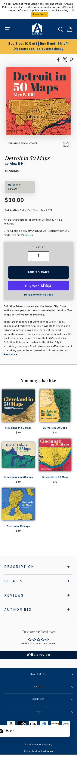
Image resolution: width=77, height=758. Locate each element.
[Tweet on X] (65, 59)
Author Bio (18, 610)
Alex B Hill (18, 164)
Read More (10, 354)
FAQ (38, 712)
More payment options (38, 295)
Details (13, 581)
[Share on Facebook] (58, 59)
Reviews (14, 596)
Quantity (38, 247)
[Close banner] (73, 10)
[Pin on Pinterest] (71, 59)
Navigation (38, 674)
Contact (38, 699)
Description (19, 567)
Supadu (49, 751)
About (38, 686)
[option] (38, 47)
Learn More (39, 14)
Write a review (38, 655)
